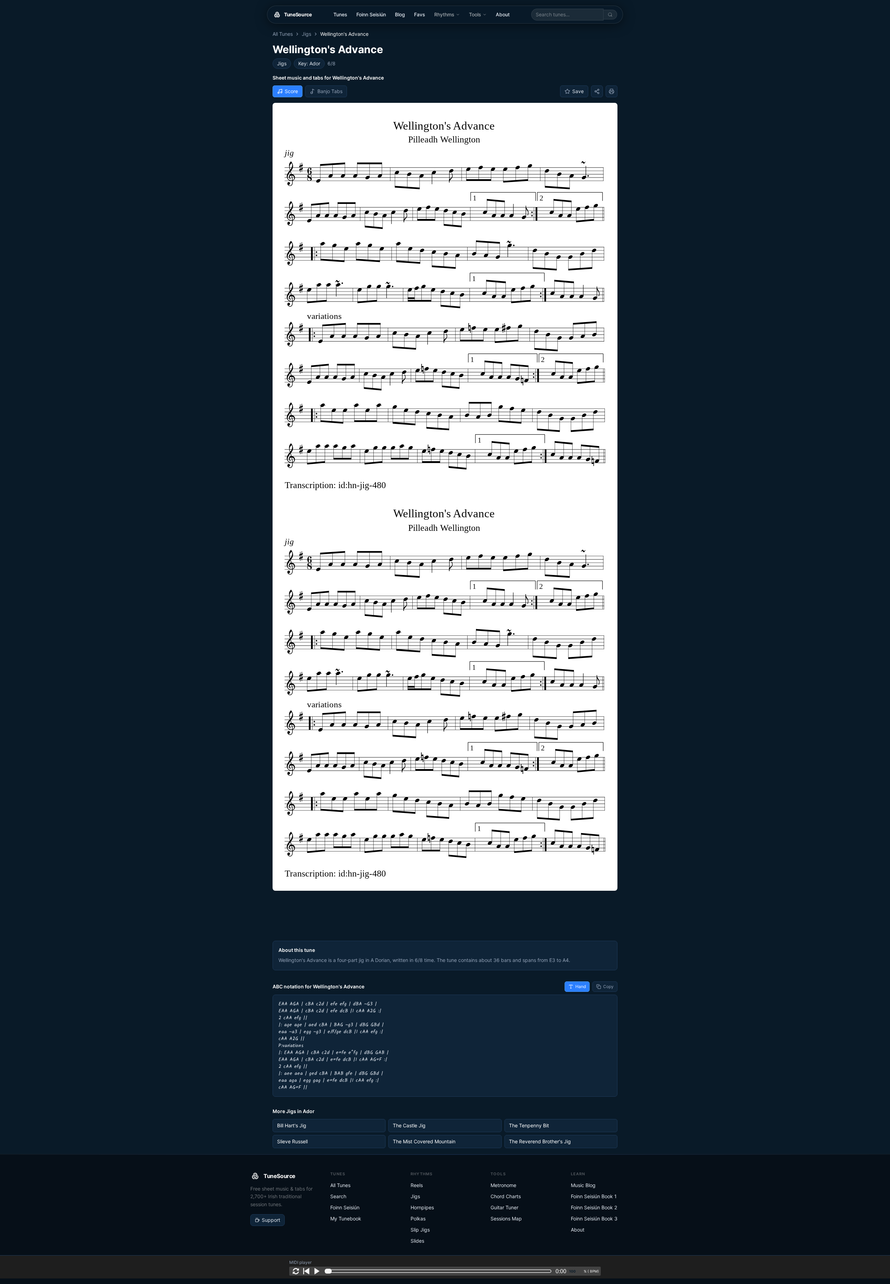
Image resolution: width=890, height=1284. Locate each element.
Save (578, 91)
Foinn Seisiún (371, 14)
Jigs (306, 34)
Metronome (503, 1185)
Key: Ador (309, 63)
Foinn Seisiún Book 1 (594, 1196)
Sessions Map (506, 1218)
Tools (475, 14)
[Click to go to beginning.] (306, 1271)
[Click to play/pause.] (317, 1271)
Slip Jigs (420, 1230)
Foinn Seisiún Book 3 (594, 1218)
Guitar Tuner (504, 1207)
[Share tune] (597, 91)
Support (271, 1220)
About (503, 14)
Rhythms (444, 14)
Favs (419, 14)
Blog (400, 14)
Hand (580, 986)
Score (291, 91)
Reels (417, 1185)
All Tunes (283, 34)
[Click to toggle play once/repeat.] (296, 1271)
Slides (417, 1241)
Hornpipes (422, 1207)
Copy (608, 986)
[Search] (610, 14)
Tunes (340, 14)
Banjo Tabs (329, 91)
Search (338, 1196)
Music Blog (583, 1185)
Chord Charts (506, 1196)
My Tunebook (345, 1218)
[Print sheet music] (611, 91)
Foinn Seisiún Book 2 (594, 1207)
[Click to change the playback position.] (439, 1271)
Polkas (418, 1218)
